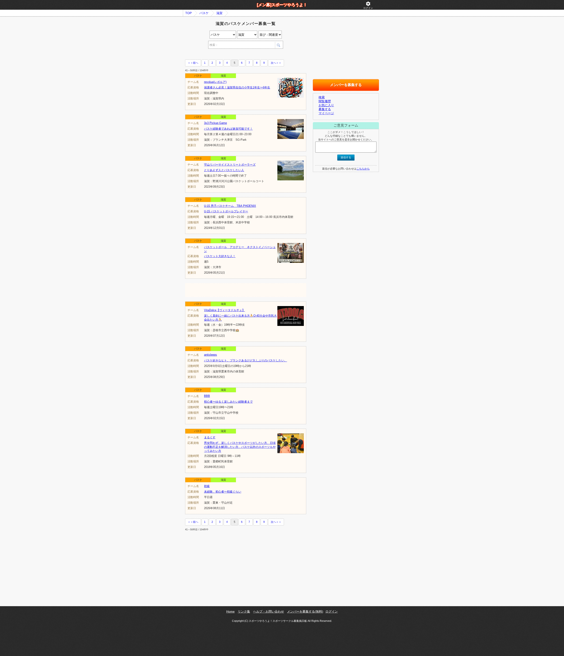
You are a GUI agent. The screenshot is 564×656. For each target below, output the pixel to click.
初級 (207, 486)
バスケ (204, 13)
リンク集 (244, 611)
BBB (207, 396)
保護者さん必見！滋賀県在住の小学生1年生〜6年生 (237, 87)
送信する (346, 157)
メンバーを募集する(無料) (305, 611)
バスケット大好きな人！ (220, 256)
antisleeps (210, 354)
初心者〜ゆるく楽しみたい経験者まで (228, 401)
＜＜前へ (193, 62)
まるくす (209, 437)
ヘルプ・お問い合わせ (268, 611)
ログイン (368, 5)
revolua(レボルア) (215, 82)
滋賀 (219, 13)
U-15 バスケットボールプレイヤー (226, 211)
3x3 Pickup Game (215, 123)
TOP (188, 13)
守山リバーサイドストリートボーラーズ (230, 164)
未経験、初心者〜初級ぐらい (222, 491)
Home (230, 611)
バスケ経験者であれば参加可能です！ (228, 128)
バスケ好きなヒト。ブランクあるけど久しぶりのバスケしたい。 (245, 360)
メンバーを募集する (346, 85)
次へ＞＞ (276, 62)
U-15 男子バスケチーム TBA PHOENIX (230, 205)
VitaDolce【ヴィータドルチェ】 (224, 310)
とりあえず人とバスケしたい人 (224, 170)
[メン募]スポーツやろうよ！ (282, 5)
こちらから (363, 168)
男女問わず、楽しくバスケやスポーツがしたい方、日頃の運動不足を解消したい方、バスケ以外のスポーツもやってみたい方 (240, 446)
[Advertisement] (236, 54)
